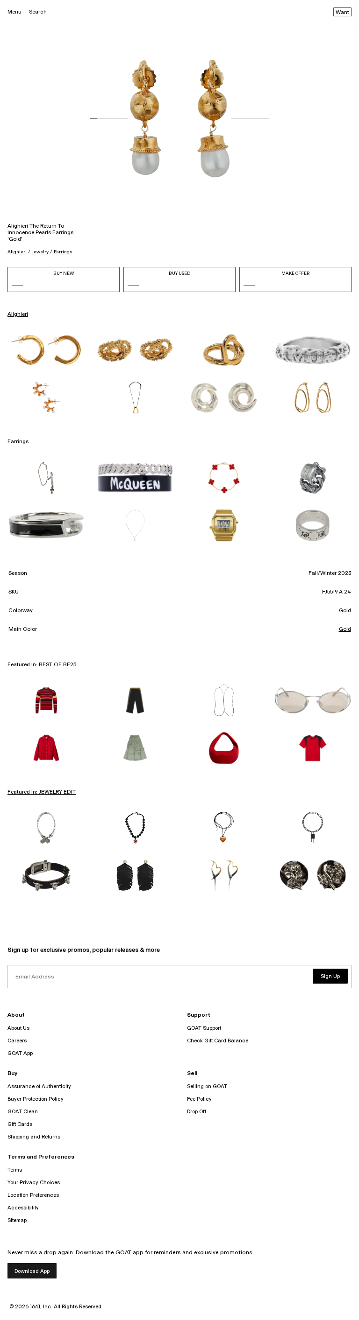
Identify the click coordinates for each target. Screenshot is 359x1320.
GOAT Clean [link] (22, 1111)
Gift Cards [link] (19, 1124)
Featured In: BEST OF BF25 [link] (41, 665)
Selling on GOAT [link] (207, 1086)
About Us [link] (18, 1028)
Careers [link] (17, 1040)
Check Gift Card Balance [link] (217, 1040)
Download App (32, 1271)
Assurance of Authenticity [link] (39, 1086)
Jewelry (40, 252)
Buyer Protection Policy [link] (35, 1099)
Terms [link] (14, 1170)
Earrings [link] (18, 442)
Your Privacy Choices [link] (33, 1182)
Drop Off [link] (196, 1111)
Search (38, 11)
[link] (46, 350)
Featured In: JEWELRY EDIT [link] (41, 792)
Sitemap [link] (17, 1220)
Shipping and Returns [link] (33, 1136)
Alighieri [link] (17, 314)
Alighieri (17, 252)
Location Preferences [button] (33, 1195)
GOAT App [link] (20, 1053)
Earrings (63, 252)
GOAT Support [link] (204, 1028)
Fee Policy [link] (199, 1099)
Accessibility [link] (23, 1207)
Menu (14, 11)
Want (342, 12)
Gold (345, 629)
